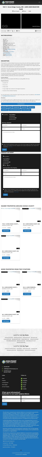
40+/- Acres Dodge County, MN (31, 224)
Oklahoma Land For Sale (21, 340)
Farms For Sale (19, 348)
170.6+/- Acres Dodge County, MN (10, 224)
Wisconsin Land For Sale (21, 342)
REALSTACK (25, 454)
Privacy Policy (10, 146)
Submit (4, 149)
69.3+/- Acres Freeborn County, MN (29, 287)
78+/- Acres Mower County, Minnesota (9, 287)
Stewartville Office (6, 53)
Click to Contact (9, 55)
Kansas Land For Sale (7, 339)
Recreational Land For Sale (11, 350)
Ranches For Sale (34, 348)
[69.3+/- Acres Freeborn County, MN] (31, 278)
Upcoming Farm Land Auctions (30, 350)
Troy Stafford (11, 51)
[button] (21, 450)
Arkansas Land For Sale (9, 337)
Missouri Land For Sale (25, 339)
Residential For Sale (20, 350)
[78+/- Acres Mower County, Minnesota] (10, 278)
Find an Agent (4, 384)
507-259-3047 (37, 94)
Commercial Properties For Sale (10, 348)
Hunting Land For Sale (26, 348)
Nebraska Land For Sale (34, 339)
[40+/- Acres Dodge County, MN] (31, 215)
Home (3, 378)
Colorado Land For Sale (18, 337)
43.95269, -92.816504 (11, 49)
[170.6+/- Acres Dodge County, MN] (10, 215)
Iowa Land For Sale (34, 337)
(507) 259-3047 (9, 54)
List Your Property (5, 386)
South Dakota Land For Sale (31, 340)
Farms (6, 50)
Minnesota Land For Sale (16, 339)
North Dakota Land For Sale (11, 340)
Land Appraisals (5, 382)
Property (4, 380)
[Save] (19, 208)
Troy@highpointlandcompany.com (9, 95)
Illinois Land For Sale (26, 337)
